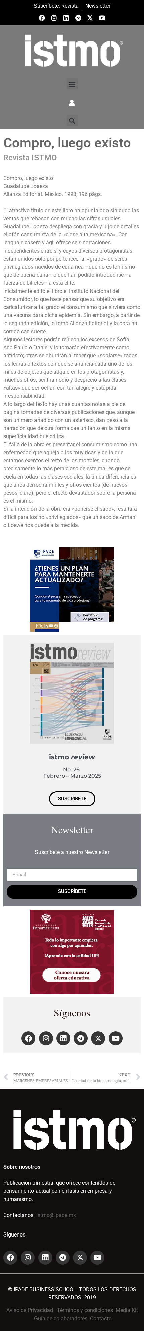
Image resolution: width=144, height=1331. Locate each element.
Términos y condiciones (85, 1310)
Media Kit (127, 1310)
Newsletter (97, 6)
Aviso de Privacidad (29, 1310)
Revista (70, 6)
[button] (72, 83)
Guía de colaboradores (60, 1318)
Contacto (101, 1318)
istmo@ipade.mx (56, 1215)
